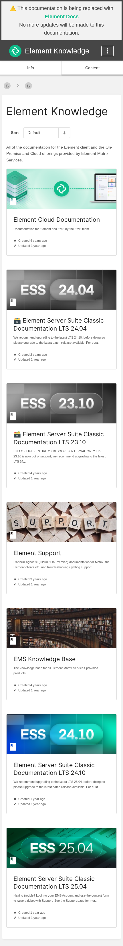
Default (33, 132)
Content (92, 67)
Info (30, 67)
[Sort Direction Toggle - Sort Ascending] (64, 132)
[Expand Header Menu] (107, 51)
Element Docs (62, 16)
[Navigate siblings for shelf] (18, 86)
